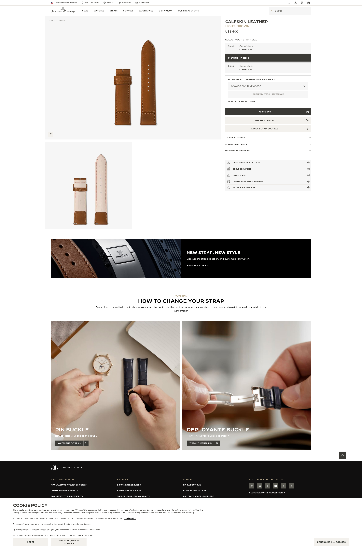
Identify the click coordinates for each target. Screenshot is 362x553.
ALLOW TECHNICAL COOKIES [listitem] (69, 542)
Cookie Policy (130, 518)
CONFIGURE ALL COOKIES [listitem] (331, 542)
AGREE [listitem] (31, 542)
